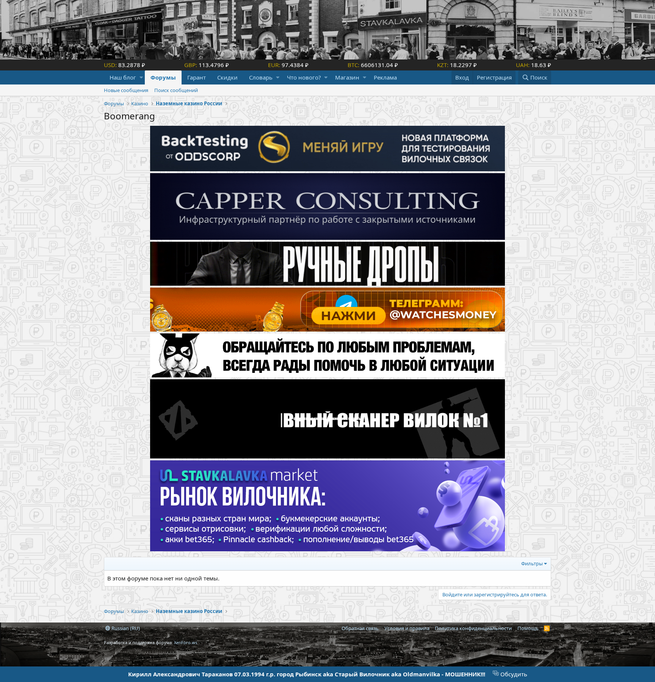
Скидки (227, 77)
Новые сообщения (126, 90)
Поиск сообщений (176, 90)
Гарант (196, 77)
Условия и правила (406, 628)
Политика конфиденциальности (473, 628)
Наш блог (123, 77)
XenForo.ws (185, 642)
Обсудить (513, 674)
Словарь (261, 77)
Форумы (163, 77)
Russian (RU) (125, 628)
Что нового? (304, 77)
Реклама (385, 77)
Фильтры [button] (532, 563)
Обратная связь (360, 628)
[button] (141, 77)
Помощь (528, 628)
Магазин (347, 77)
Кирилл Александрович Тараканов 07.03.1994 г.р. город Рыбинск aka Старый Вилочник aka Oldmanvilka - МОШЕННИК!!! (306, 674)
